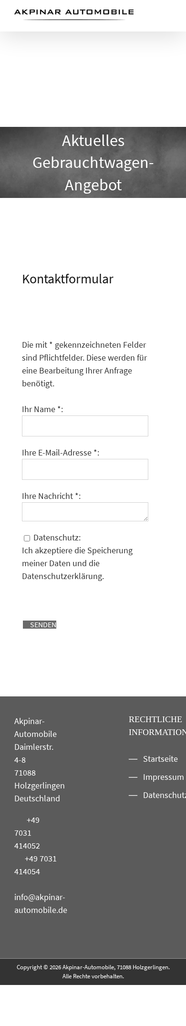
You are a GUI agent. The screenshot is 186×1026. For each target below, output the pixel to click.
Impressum (155, 776)
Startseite (155, 758)
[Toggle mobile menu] (168, 17)
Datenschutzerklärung (62, 575)
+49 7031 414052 (27, 832)
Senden (42, 624)
